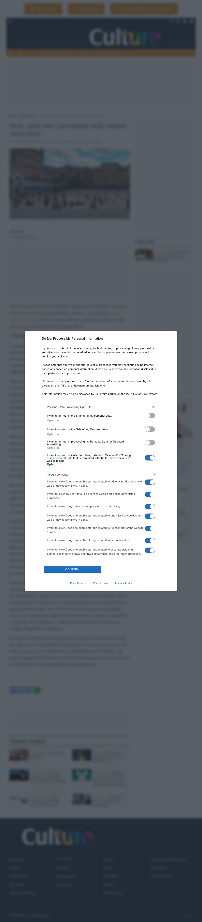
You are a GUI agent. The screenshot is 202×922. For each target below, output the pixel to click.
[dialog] (101, 461)
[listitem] (101, 407)
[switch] (150, 415)
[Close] (169, 339)
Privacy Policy (123, 583)
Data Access (101, 583)
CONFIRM (72, 569)
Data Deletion (78, 583)
